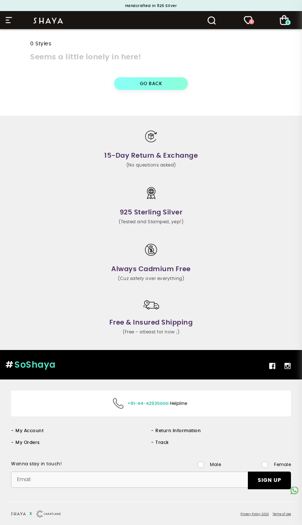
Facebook (273, 366)
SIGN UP (269, 480)
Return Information (178, 430)
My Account (29, 430)
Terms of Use (282, 514)
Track (162, 442)
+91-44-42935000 (148, 403)
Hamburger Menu (10, 20)
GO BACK (151, 83)
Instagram (288, 366)
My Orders (27, 442)
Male (215, 464)
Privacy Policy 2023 (254, 514)
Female (282, 464)
